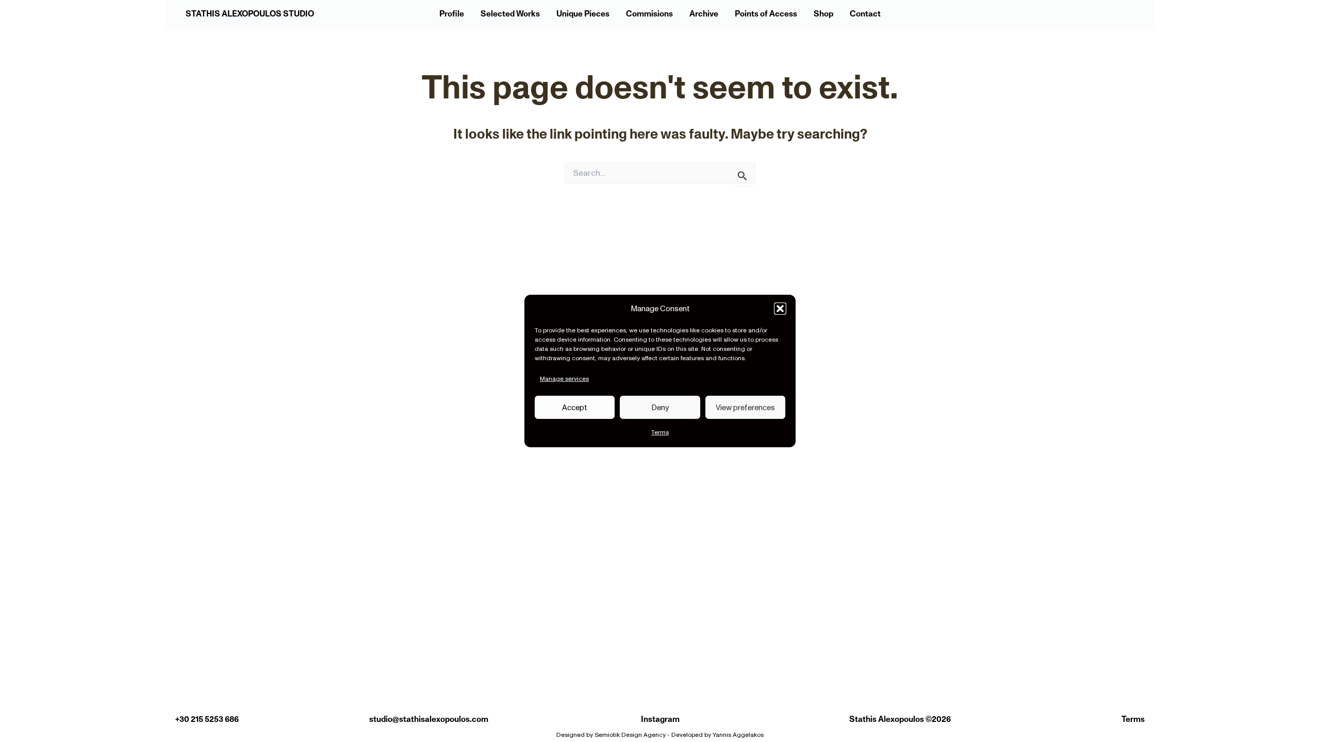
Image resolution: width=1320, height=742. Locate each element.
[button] (780, 308)
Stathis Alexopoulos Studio (250, 14)
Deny (660, 407)
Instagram (660, 719)
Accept (574, 407)
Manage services (564, 378)
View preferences (745, 407)
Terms (660, 432)
